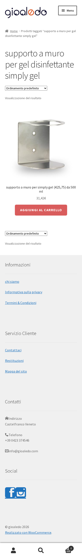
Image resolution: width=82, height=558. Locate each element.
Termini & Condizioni (20, 303)
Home (14, 31)
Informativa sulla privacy (23, 292)
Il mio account (13, 550)
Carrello (63, 547)
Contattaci (13, 350)
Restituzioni (14, 360)
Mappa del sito (16, 371)
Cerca (41, 550)
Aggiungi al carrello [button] (41, 210)
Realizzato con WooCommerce (28, 532)
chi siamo (12, 281)
